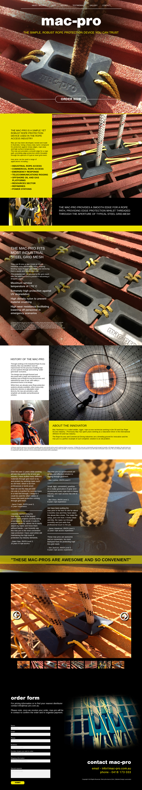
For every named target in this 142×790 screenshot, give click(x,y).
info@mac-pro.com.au (28, 706)
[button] (17, 616)
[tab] (23, 665)
